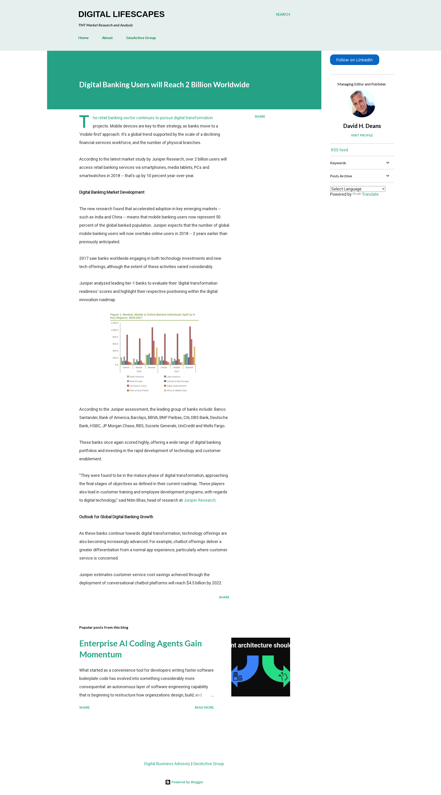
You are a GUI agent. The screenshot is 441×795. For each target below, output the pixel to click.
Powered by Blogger (187, 782)
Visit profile (362, 135)
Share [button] (260, 116)
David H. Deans (362, 125)
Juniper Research (200, 500)
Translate (370, 194)
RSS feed (339, 149)
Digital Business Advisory (167, 763)
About (107, 37)
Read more (204, 707)
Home (83, 37)
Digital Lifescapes (121, 14)
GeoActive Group (141, 37)
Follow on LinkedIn (354, 59)
